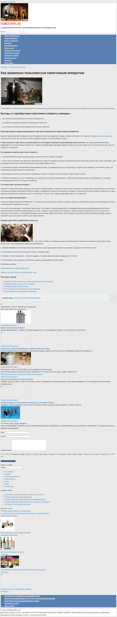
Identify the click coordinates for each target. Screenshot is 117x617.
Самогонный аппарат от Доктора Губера (17, 379)
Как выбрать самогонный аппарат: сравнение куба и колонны (25, 348)
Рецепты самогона (11, 41)
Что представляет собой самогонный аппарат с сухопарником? (25, 513)
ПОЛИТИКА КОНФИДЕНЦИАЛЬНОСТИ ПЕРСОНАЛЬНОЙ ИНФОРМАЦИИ (29, 599)
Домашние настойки (11, 53)
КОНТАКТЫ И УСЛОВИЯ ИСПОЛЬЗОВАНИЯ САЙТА (22, 596)
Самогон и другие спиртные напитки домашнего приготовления (28, 281)
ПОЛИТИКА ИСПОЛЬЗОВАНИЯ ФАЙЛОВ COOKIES (21, 601)
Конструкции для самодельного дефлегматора (22, 289)
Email (3, 436)
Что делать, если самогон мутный (17, 504)
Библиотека (8, 486)
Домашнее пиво (10, 58)
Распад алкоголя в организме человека (16, 589)
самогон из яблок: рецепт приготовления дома (18, 272)
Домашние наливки (11, 55)
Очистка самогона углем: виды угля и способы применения (27, 502)
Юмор (6, 484)
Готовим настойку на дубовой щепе (18, 497)
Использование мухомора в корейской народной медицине (23, 570)
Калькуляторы (9, 479)
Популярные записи (12, 476)
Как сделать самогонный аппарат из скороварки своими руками (26, 369)
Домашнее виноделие (12, 51)
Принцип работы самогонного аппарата (19, 284)
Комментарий (6, 450)
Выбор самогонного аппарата (12, 328)
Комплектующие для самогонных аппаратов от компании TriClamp (27, 402)
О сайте (7, 474)
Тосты (6, 481)
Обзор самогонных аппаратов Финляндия (20, 291)
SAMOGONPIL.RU (11, 23)
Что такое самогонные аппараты (14, 423)
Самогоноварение (11, 38)
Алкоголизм (8, 63)
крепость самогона (105, 136)
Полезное (8, 43)
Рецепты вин (9, 48)
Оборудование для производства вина (16, 533)
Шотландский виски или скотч (12, 552)
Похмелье (8, 60)
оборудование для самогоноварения (15, 268)
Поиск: (3, 32)
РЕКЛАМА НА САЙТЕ (11, 603)
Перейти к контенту (8, 2)
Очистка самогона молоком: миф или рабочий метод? (25, 499)
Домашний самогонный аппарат (16, 286)
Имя (3, 432)
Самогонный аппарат (12, 36)
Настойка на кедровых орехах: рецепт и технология (24, 494)
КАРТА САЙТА (9, 606)
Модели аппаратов (11, 46)
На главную (8, 471)
